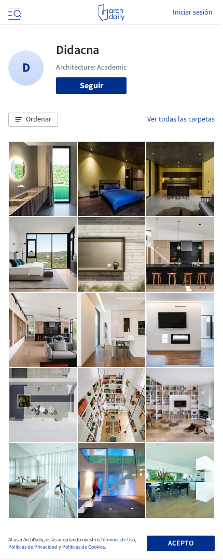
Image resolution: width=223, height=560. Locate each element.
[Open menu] (13, 12)
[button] (33, 120)
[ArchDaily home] (111, 12)
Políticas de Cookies (83, 547)
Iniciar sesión (193, 12)
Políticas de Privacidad (33, 547)
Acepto (180, 543)
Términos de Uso (118, 539)
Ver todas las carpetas (181, 119)
